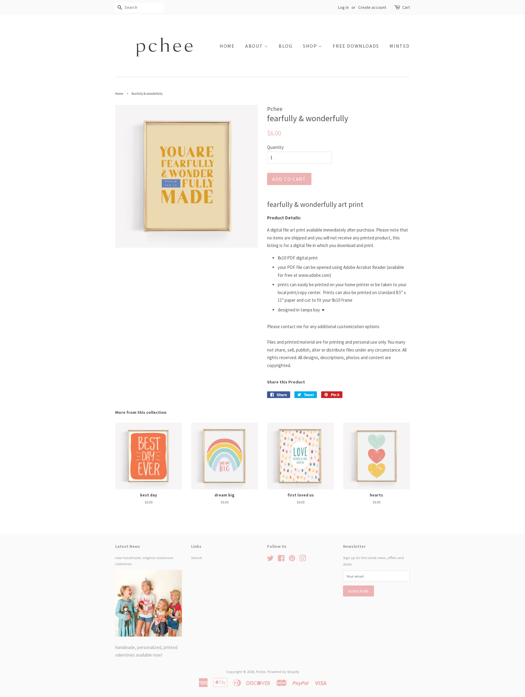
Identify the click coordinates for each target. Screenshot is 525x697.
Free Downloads (356, 46)
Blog (285, 46)
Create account (372, 7)
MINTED (399, 46)
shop (310, 46)
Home (227, 46)
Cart (406, 7)
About (254, 46)
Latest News (127, 546)
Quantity (275, 147)
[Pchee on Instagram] (302, 559)
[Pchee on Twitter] (270, 559)
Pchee (261, 671)
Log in (343, 7)
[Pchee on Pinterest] (292, 559)
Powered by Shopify (283, 671)
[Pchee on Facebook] (281, 559)
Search (196, 557)
